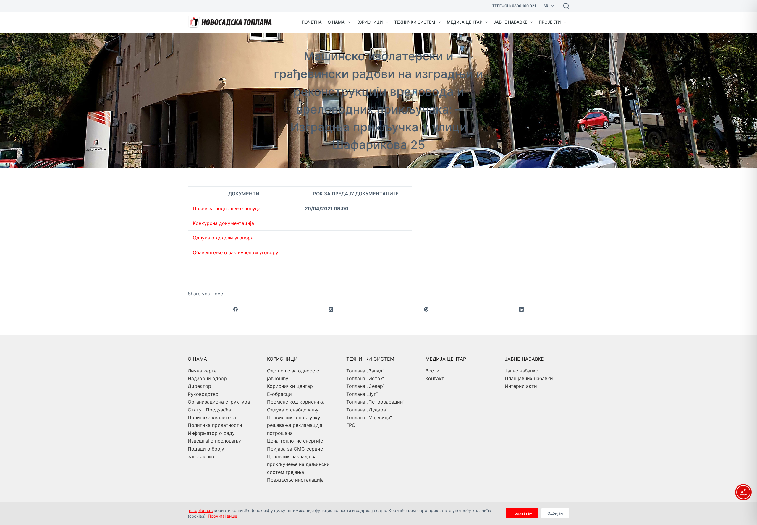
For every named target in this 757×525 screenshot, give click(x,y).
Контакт (435, 378)
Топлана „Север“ (365, 386)
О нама (336, 22)
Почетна (312, 22)
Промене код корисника (296, 402)
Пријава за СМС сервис (295, 449)
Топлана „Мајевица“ (369, 417)
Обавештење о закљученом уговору (235, 252)
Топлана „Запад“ (365, 371)
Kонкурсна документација (223, 223)
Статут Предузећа (209, 410)
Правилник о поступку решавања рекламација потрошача (294, 425)
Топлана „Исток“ (365, 378)
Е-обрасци (279, 394)
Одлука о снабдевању (292, 410)
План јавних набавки (529, 378)
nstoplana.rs (201, 510)
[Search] (566, 6)
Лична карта (202, 371)
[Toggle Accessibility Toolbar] (743, 492)
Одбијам (555, 513)
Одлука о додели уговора (223, 238)
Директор (199, 386)
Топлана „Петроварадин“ (375, 402)
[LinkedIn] (522, 309)
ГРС (350, 425)
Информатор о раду (211, 433)
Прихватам (522, 513)
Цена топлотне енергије (295, 441)
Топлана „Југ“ (362, 394)
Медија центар (464, 22)
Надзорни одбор (207, 378)
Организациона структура (219, 402)
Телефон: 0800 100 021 (514, 6)
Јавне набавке (510, 22)
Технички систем (414, 22)
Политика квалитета (212, 417)
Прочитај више (222, 515)
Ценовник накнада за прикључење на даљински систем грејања (298, 464)
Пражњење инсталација (295, 480)
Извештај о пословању (214, 441)
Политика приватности (215, 425)
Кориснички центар (290, 386)
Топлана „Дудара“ (366, 410)
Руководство (203, 394)
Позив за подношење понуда (227, 208)
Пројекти (550, 22)
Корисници (369, 22)
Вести (432, 371)
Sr (546, 6)
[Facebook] (235, 309)
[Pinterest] (426, 309)
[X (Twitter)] (331, 309)
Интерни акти (521, 386)
